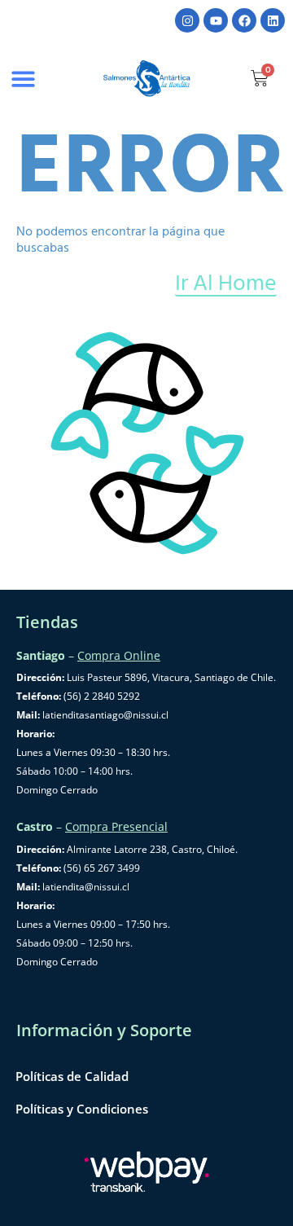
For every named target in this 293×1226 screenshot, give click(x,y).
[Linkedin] (272, 20)
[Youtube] (215, 20)
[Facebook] (244, 20)
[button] (23, 78)
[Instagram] (187, 20)
